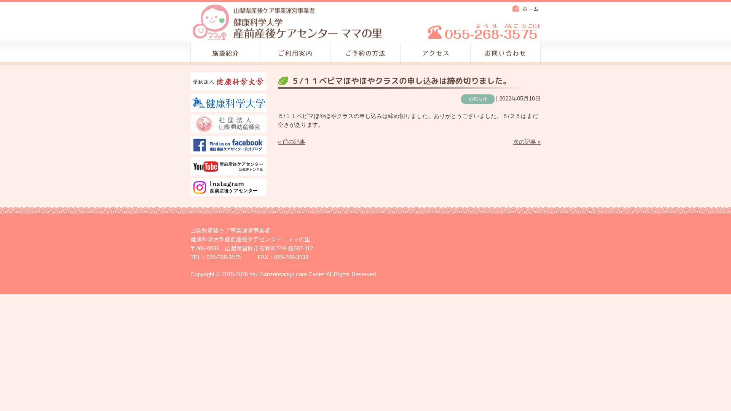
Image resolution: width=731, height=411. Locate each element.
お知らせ (478, 99)
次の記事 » (527, 142)
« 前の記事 (291, 142)
